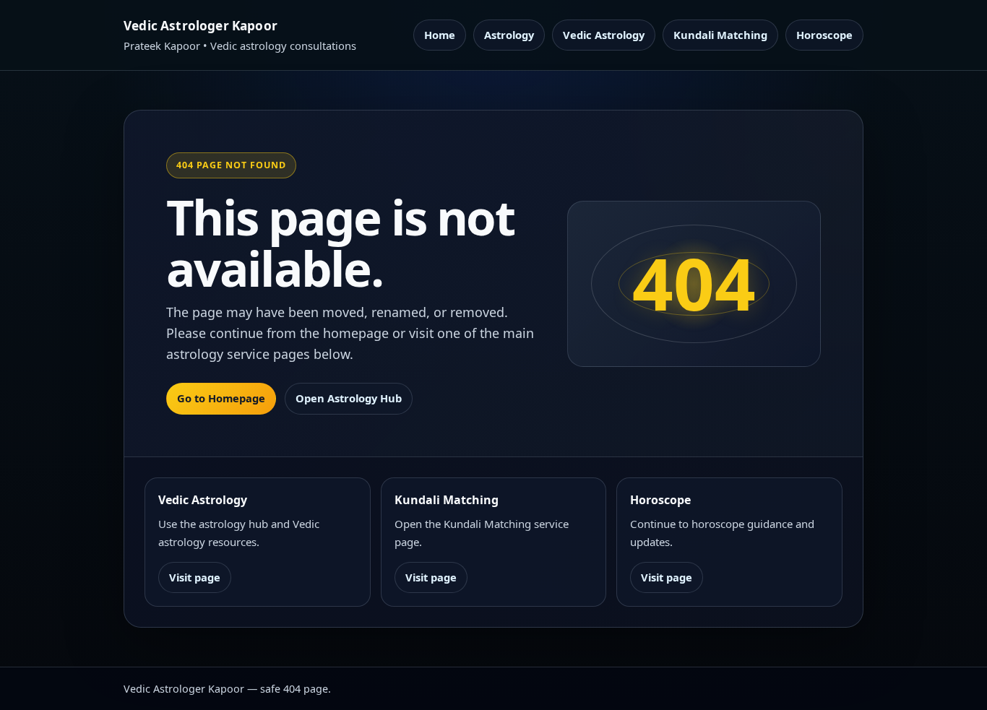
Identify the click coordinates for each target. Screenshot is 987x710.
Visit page (194, 577)
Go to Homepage (221, 398)
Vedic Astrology (604, 34)
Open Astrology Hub (349, 398)
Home (439, 34)
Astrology (509, 34)
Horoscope (824, 34)
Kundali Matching (720, 34)
